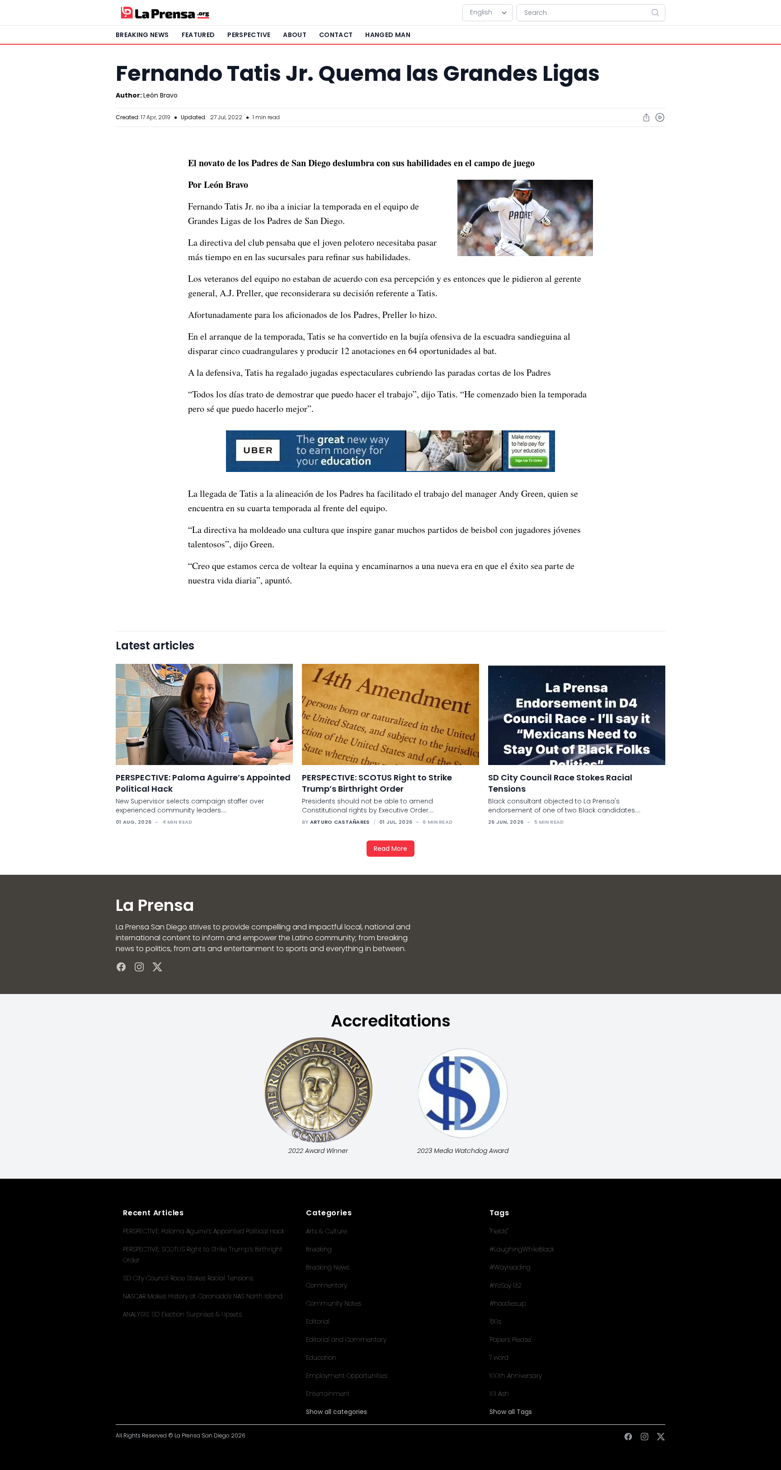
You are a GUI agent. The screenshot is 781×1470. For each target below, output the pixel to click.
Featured (198, 34)
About (294, 34)
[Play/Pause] (659, 117)
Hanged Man (387, 34)
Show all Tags (510, 1411)
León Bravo (160, 95)
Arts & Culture (326, 1231)
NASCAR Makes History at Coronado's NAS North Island (202, 1296)
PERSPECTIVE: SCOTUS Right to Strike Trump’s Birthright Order (377, 783)
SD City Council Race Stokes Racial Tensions (188, 1278)
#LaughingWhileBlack (521, 1249)
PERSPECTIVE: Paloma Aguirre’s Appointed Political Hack (203, 1231)
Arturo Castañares (340, 822)
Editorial (317, 1321)
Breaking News (327, 1267)
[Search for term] (658, 12)
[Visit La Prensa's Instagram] (139, 966)
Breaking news (142, 34)
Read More (390, 848)
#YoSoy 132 (505, 1285)
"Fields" (498, 1231)
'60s (495, 1321)
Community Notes (333, 1303)
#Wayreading (510, 1267)
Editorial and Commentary (346, 1339)
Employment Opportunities (346, 1375)
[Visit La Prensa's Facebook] (121, 966)
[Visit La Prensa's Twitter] (157, 966)
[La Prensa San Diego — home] (165, 13)
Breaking (319, 1249)
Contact (336, 34)
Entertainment (328, 1393)
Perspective (248, 34)
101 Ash (499, 1393)
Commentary (326, 1285)
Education (321, 1357)
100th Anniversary (515, 1375)
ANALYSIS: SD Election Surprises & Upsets (182, 1314)
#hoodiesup (507, 1303)
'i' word (498, 1357)
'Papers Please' (510, 1339)
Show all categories (336, 1411)
